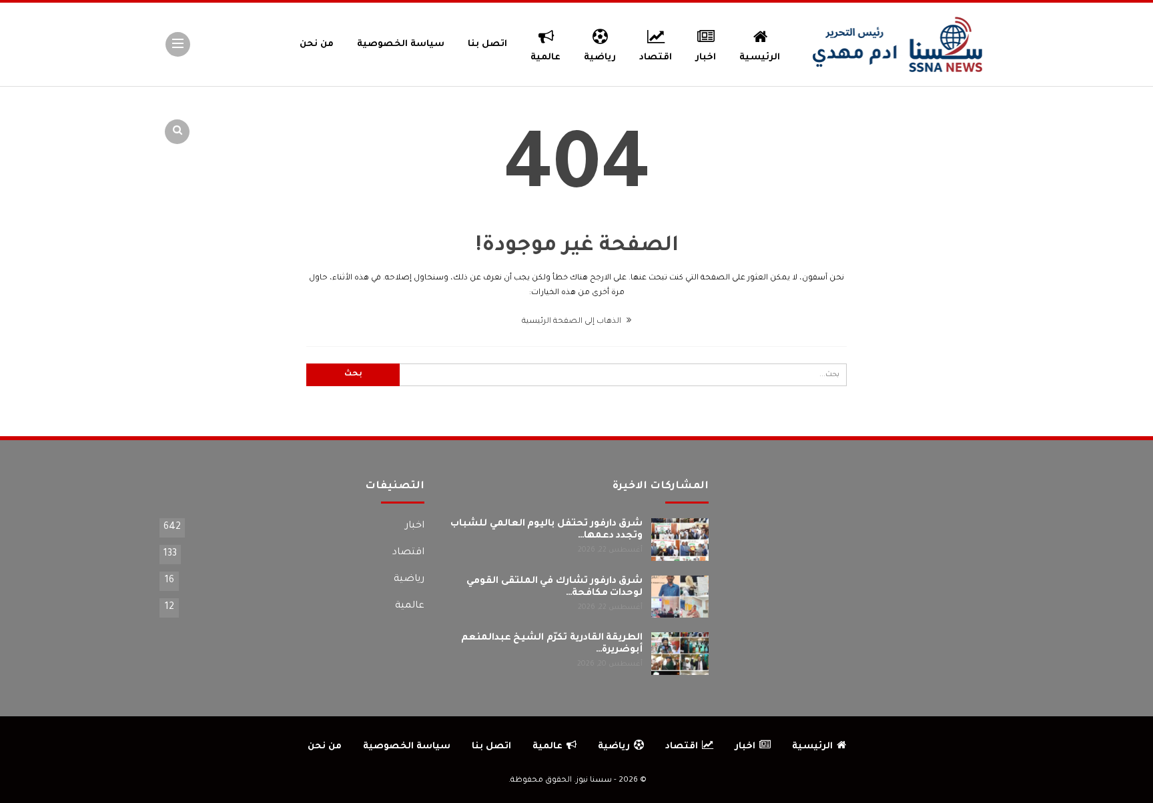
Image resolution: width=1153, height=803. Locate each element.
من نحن (317, 44)
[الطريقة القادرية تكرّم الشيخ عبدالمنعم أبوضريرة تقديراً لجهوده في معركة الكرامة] (680, 653)
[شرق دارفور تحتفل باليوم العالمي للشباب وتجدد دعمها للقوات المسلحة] (680, 539)
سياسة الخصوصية (400, 44)
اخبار (705, 58)
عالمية (545, 58)
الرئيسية (759, 58)
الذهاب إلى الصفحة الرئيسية (572, 321)
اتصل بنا (487, 44)
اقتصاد (655, 58)
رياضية (600, 58)
